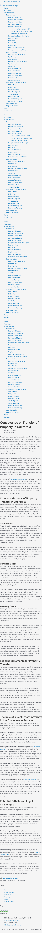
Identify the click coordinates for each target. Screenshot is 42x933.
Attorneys (7, 10)
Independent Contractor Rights (18, 36)
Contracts (11, 40)
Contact (6, 317)
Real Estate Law (11, 52)
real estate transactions (18, 479)
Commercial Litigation (15, 20)
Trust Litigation (13, 94)
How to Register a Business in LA (21, 31)
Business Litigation (14, 17)
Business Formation (14, 26)
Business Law (10, 15)
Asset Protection (11, 103)
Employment (12, 45)
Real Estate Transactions (16, 54)
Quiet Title (11, 66)
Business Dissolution (15, 22)
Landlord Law (12, 57)
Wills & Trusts (12, 85)
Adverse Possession (15, 73)
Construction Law (14, 80)
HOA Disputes (12, 59)
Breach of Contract (14, 43)
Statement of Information (18, 33)
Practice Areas (9, 13)
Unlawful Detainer (14, 78)
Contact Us (8, 110)
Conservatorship (13, 96)
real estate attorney (29, 779)
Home (6, 8)
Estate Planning (13, 89)
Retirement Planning (15, 101)
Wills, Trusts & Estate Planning (16, 82)
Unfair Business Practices (16, 47)
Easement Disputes (14, 68)
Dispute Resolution (12, 106)
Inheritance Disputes (15, 99)
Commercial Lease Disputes (17, 61)
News (6, 108)
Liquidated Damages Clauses (17, 50)
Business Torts (13, 38)
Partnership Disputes (15, 24)
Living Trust (12, 87)
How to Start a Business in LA (20, 29)
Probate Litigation (14, 92)
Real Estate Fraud (14, 71)
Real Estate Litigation (15, 75)
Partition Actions (13, 64)
